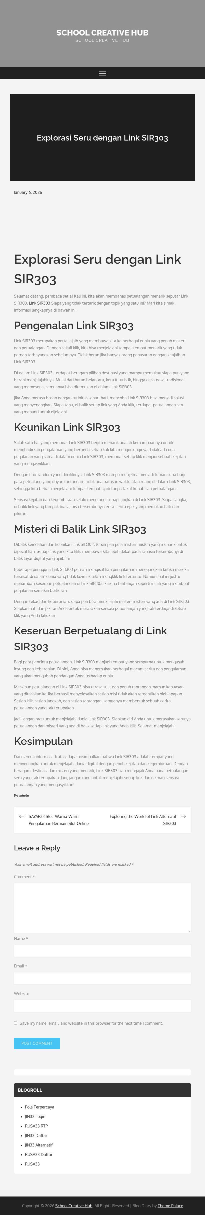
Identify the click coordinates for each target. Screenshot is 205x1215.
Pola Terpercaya (39, 1106)
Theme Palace (170, 1205)
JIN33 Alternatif (38, 1144)
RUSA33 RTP (36, 1125)
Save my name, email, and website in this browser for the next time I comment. (91, 1023)
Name (21, 938)
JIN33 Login (35, 1116)
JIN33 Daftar (36, 1135)
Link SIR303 (39, 303)
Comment (24, 876)
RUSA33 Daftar (38, 1154)
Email (20, 965)
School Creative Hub (102, 32)
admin (24, 796)
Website (21, 993)
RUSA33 (32, 1163)
